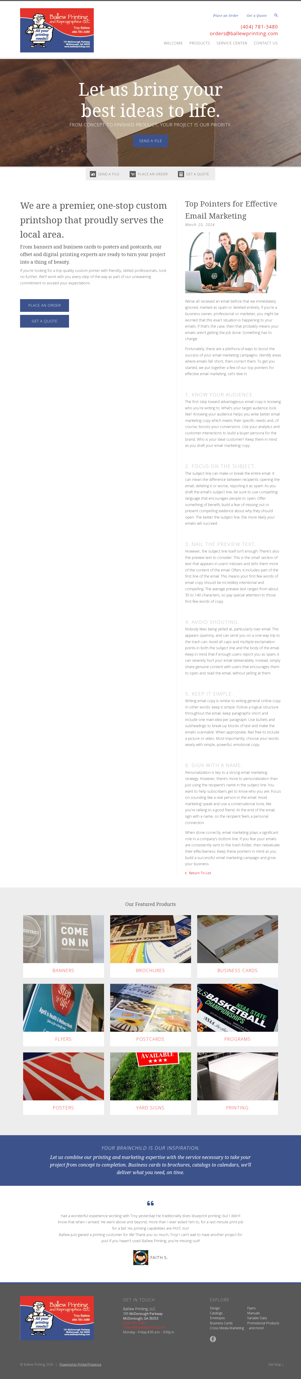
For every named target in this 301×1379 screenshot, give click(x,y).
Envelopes (217, 1318)
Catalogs (216, 1313)
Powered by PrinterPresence (80, 1364)
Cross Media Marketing (227, 1328)
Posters (63, 1107)
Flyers (63, 1039)
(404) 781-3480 (259, 26)
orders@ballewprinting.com (244, 33)
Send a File (108, 174)
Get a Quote (257, 15)
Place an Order (226, 15)
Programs (237, 1039)
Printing (237, 1107)
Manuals (253, 1313)
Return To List (199, 873)
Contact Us (266, 43)
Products (199, 43)
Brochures (150, 970)
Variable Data (257, 1318)
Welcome (173, 43)
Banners (63, 970)
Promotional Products (263, 1323)
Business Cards (237, 970)
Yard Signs (150, 1107)
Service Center (232, 43)
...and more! (255, 1328)
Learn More (63, 939)
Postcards (150, 1039)
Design (215, 1308)
